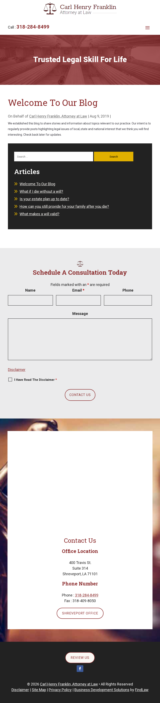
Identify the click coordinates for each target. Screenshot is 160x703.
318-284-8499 (32, 27)
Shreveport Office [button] (80, 613)
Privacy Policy (60, 690)
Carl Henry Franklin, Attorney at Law (58, 116)
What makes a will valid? (39, 214)
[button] (147, 27)
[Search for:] (54, 156)
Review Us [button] (80, 658)
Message (80, 313)
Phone (127, 290)
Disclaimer (16, 369)
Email (78, 290)
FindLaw (142, 690)
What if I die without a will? (41, 191)
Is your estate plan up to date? (44, 199)
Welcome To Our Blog (37, 184)
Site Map (39, 690)
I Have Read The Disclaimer (35, 380)
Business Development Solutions (101, 690)
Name (30, 290)
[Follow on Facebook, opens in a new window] (80, 668)
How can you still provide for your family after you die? (64, 206)
